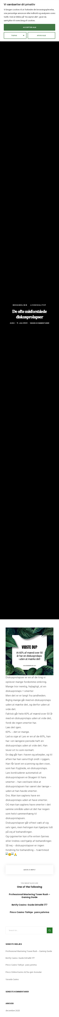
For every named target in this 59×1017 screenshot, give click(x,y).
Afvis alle (41, 35)
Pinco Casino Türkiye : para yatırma (21, 965)
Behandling (20, 305)
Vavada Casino (12, 979)
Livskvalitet (38, 305)
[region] (29, 20)
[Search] (49, 930)
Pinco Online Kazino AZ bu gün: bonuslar (24, 972)
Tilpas (14, 35)
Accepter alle (29, 27)
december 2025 (13, 1010)
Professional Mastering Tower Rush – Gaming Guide (29, 951)
